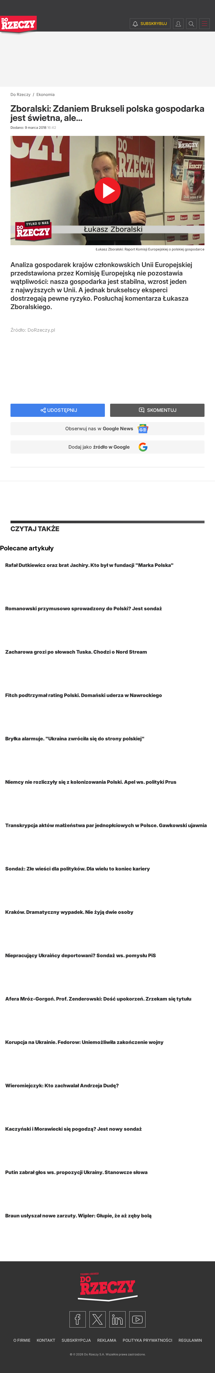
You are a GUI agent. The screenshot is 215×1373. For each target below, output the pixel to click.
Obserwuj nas (99, 428)
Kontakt (46, 1340)
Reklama (106, 1340)
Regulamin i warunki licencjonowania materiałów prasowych (75, 352)
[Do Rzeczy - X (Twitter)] (97, 1319)
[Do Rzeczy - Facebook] (77, 1319)
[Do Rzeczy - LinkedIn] (117, 1319)
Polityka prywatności (147, 1340)
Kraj (22, 377)
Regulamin (190, 1340)
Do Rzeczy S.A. (94, 1354)
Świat (24, 384)
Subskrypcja (76, 1340)
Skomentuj (161, 410)
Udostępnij (62, 410)
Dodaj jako (99, 447)
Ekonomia (29, 370)
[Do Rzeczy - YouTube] (137, 1319)
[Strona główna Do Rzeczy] (18, 25)
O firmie (21, 1340)
